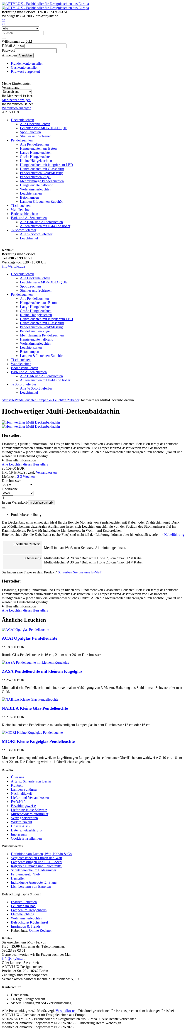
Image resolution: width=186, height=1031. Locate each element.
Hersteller (18, 878)
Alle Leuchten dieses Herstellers (25, 464)
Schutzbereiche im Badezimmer (33, 870)
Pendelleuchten (22, 140)
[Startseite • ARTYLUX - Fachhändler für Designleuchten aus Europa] (45, 4)
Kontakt (16, 785)
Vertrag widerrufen (24, 818)
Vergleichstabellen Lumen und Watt (36, 858)
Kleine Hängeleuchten (36, 161)
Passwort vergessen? (25, 71)
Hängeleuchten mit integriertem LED (46, 165)
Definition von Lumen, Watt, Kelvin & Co (41, 854)
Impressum (19, 834)
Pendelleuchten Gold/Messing (41, 173)
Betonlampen (29, 197)
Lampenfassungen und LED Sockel (36, 862)
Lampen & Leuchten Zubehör (41, 201)
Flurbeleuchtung (22, 914)
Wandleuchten (21, 210)
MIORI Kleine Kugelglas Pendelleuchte (38, 741)
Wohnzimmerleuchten (35, 189)
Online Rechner (40, 930)
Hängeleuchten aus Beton (38, 148)
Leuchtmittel (29, 238)
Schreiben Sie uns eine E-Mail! (80, 572)
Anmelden (25, 55)
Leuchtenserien (31, 193)
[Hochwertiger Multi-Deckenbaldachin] (31, 422)
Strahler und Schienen (35, 136)
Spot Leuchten (30, 132)
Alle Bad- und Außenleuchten (41, 222)
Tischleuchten (21, 205)
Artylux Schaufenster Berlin (31, 781)
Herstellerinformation (21, 460)
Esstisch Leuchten (24, 902)
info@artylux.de (13, 266)
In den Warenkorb (41, 502)
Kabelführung (174, 534)
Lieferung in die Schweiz (29, 810)
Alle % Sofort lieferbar (36, 234)
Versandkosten (46, 472)
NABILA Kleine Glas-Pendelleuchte (35, 708)
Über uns (17, 777)
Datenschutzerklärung (26, 830)
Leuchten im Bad (23, 906)
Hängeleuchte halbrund (36, 185)
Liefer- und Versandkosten (30, 797)
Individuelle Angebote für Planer (34, 882)
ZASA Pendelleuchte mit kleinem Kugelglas (42, 671)
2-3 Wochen (26, 476)
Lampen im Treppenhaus (28, 910)
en (3, 24)
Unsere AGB (20, 826)
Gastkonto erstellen (24, 67)
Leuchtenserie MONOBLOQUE (43, 128)
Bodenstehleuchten (24, 214)
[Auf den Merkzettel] (3, 508)
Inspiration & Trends (25, 926)
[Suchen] (3, 38)
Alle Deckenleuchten (35, 124)
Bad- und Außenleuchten (29, 218)
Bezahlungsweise (23, 806)
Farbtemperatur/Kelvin (27, 874)
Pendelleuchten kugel (35, 177)
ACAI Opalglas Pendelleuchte (29, 638)
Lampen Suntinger (24, 789)
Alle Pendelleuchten (34, 144)
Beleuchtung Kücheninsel (29, 922)
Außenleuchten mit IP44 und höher (45, 226)
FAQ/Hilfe (18, 802)
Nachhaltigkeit (21, 793)
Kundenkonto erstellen (27, 63)
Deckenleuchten (22, 120)
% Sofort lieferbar (23, 230)
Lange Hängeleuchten (35, 152)
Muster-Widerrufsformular (29, 814)
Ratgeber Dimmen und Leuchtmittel (36, 866)
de (3, 20)
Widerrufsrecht (21, 822)
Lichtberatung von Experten (31, 886)
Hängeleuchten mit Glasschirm (42, 169)
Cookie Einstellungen (26, 838)
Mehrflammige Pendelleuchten (42, 181)
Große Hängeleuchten (35, 156)
